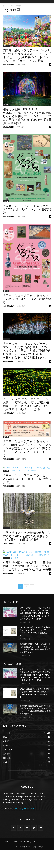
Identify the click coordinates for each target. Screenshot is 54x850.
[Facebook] (20, 828)
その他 (6, 105)
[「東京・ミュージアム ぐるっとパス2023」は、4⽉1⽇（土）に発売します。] (27, 469)
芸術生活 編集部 (8, 64)
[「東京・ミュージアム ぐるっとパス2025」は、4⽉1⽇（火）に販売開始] (27, 258)
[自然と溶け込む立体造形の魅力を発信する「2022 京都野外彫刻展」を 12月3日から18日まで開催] (27, 511)
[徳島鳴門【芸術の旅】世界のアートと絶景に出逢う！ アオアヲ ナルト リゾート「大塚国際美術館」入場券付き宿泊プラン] (10, 648)
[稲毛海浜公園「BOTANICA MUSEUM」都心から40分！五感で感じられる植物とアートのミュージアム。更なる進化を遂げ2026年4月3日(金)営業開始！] (27, 89)
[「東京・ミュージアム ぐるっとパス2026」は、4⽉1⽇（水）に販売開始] (27, 168)
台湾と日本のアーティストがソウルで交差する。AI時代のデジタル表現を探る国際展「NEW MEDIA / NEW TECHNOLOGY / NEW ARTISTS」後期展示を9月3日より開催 (35, 613)
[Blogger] (13, 828)
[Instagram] (34, 828)
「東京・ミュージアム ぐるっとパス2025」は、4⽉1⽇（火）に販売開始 (27, 299)
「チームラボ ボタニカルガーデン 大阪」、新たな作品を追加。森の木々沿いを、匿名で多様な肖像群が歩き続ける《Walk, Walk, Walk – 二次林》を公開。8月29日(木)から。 (26, 350)
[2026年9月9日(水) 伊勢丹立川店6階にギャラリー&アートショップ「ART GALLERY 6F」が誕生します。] (10, 631)
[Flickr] (27, 828)
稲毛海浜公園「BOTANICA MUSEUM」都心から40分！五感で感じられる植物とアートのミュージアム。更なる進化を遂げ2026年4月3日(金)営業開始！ (27, 116)
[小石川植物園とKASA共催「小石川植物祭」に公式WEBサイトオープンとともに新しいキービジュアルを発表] (27, 554)
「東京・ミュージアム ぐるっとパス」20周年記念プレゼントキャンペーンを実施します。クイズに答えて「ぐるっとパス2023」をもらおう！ (27, 448)
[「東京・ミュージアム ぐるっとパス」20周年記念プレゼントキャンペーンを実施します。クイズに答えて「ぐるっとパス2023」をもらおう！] (27, 429)
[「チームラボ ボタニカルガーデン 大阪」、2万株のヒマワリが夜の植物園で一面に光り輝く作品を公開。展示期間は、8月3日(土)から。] (27, 382)
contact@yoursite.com (23, 808)
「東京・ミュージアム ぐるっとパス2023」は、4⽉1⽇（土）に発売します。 (27, 479)
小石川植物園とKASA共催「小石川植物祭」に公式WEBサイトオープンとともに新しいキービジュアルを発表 (27, 566)
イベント (6, 46)
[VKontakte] (40, 828)
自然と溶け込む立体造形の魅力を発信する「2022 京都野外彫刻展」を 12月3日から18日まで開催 (26, 536)
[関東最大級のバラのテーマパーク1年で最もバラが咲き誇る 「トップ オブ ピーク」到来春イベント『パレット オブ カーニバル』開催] (27, 31)
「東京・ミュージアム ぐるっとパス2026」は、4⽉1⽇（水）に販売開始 (27, 209)
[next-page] (32, 586)
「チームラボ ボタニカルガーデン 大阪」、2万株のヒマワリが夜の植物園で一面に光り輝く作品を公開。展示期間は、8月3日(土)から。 (26, 404)
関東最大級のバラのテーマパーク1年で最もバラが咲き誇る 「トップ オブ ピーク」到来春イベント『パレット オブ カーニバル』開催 (27, 55)
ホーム (5, 6)
